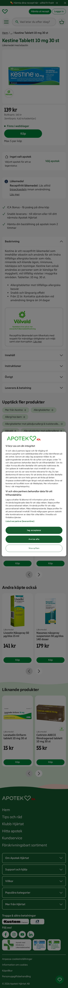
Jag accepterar (34, 530)
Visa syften (34, 548)
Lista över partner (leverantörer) (20, 521)
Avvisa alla (34, 539)
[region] (34, 494)
